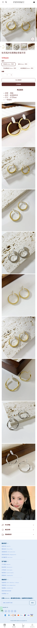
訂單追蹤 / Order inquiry (7, 570)
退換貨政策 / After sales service (8, 551)
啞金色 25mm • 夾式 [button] (8, 64)
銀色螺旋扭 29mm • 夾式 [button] (27, 68)
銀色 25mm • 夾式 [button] (22, 64)
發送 (32, 602)
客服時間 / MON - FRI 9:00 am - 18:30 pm (10, 582)
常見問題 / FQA (5, 593)
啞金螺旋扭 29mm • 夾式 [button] (9, 68)
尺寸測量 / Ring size (6, 564)
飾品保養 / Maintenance (7, 567)
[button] (3, 2)
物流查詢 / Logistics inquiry (8, 572)
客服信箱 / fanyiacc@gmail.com (8, 585)
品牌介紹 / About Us (6, 546)
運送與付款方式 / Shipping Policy (9, 554)
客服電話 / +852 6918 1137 (7, 588)
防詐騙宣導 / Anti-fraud (7, 557)
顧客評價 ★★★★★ (6, 590)
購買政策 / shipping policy (7, 575)
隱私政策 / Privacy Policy (7, 549)
